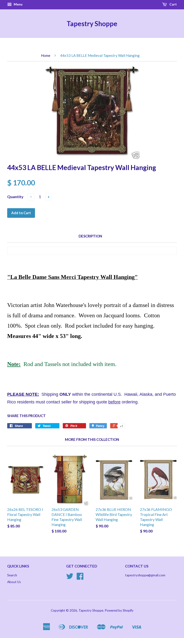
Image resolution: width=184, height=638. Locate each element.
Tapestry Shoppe (92, 23)
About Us (14, 582)
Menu (18, 4)
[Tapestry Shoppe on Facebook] (80, 578)
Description (90, 236)
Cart (173, 4)
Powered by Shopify (119, 610)
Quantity (15, 196)
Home (45, 55)
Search (12, 575)
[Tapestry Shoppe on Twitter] (69, 578)
